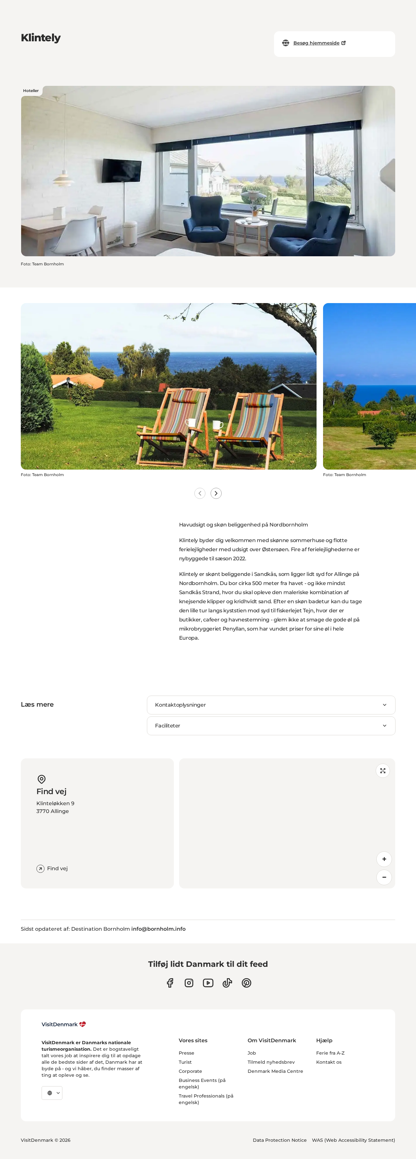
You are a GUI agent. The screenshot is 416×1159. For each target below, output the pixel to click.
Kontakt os (329, 1062)
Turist (185, 1062)
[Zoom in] (384, 859)
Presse (186, 1053)
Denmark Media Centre (275, 1071)
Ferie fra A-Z (330, 1053)
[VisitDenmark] (64, 1024)
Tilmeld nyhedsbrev (271, 1062)
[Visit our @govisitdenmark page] (227, 983)
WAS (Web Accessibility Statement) (353, 1140)
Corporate (190, 1071)
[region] (287, 823)
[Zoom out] (384, 877)
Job (252, 1053)
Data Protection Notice (280, 1140)
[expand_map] (383, 771)
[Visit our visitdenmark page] (208, 983)
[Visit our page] (189, 983)
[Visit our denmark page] (170, 983)
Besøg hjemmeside (316, 43)
